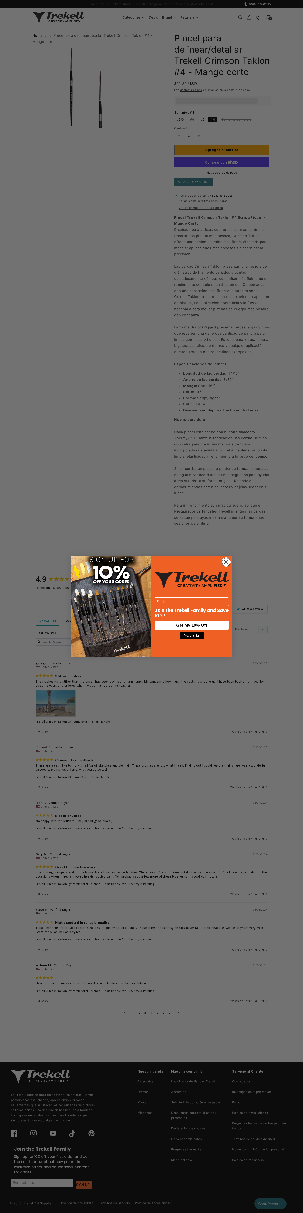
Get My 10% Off (191, 625)
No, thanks (192, 635)
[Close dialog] (226, 562)
